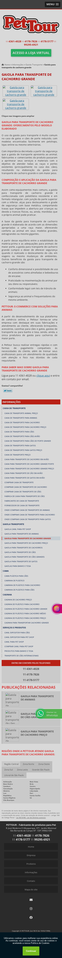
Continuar (31, 951)
